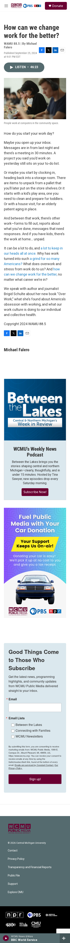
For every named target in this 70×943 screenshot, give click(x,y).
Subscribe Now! (35, 492)
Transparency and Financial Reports (30, 867)
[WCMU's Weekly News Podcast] (35, 409)
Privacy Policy (16, 858)
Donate (57, 6)
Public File (14, 875)
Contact (13, 850)
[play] (6, 938)
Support (13, 883)
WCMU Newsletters (29, 736)
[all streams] (65, 938)
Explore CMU (15, 892)
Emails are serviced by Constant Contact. (34, 765)
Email (13, 699)
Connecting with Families (33, 730)
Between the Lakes (29, 724)
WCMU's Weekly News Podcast (35, 452)
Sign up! (35, 779)
